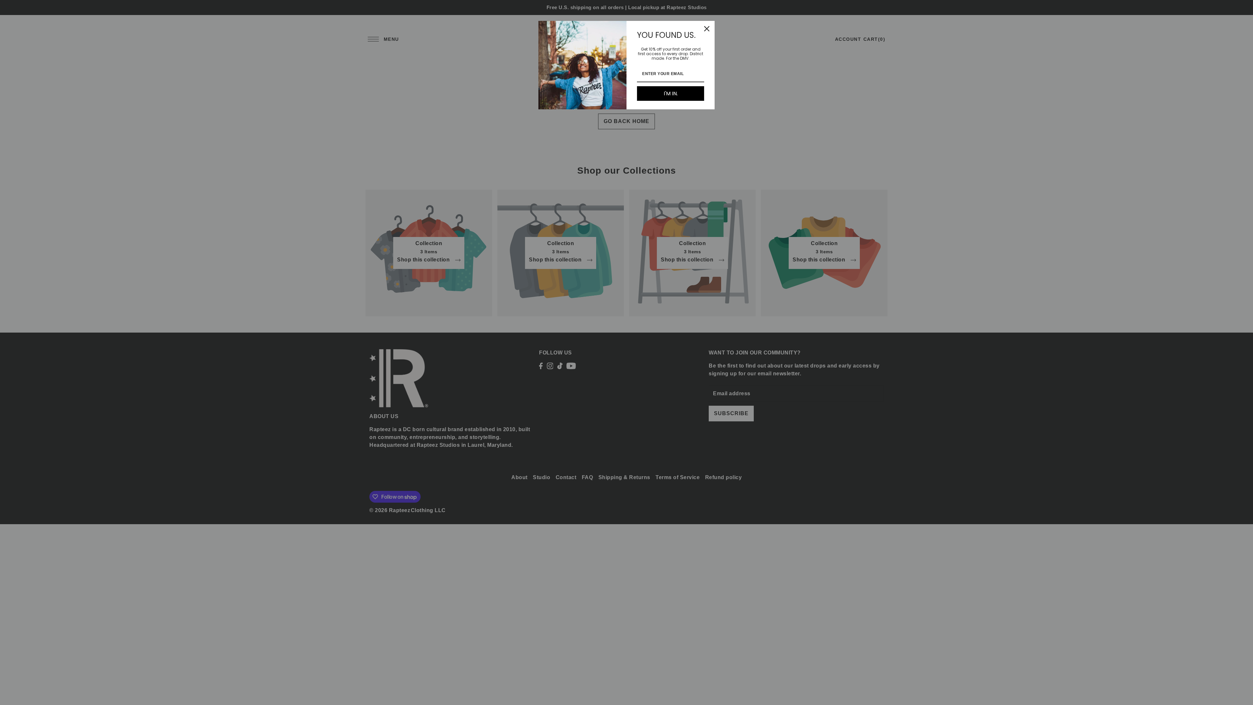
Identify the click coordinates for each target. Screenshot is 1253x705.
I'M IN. (671, 93)
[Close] (707, 29)
